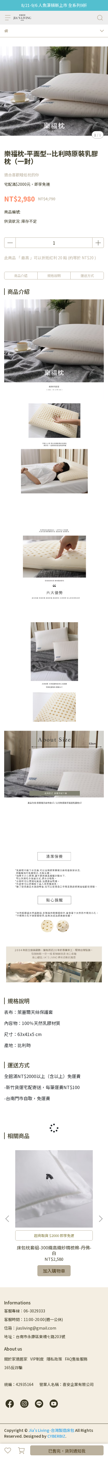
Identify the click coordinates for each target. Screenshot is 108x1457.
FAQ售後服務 (76, 1359)
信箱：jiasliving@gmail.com (30, 1328)
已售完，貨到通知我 (67, 1451)
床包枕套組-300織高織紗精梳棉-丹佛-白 (54, 1250)
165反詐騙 (13, 1367)
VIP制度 (37, 1359)
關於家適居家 (15, 1359)
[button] (100, 1218)
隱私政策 (54, 1359)
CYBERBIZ (56, 1436)
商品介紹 (20, 275)
